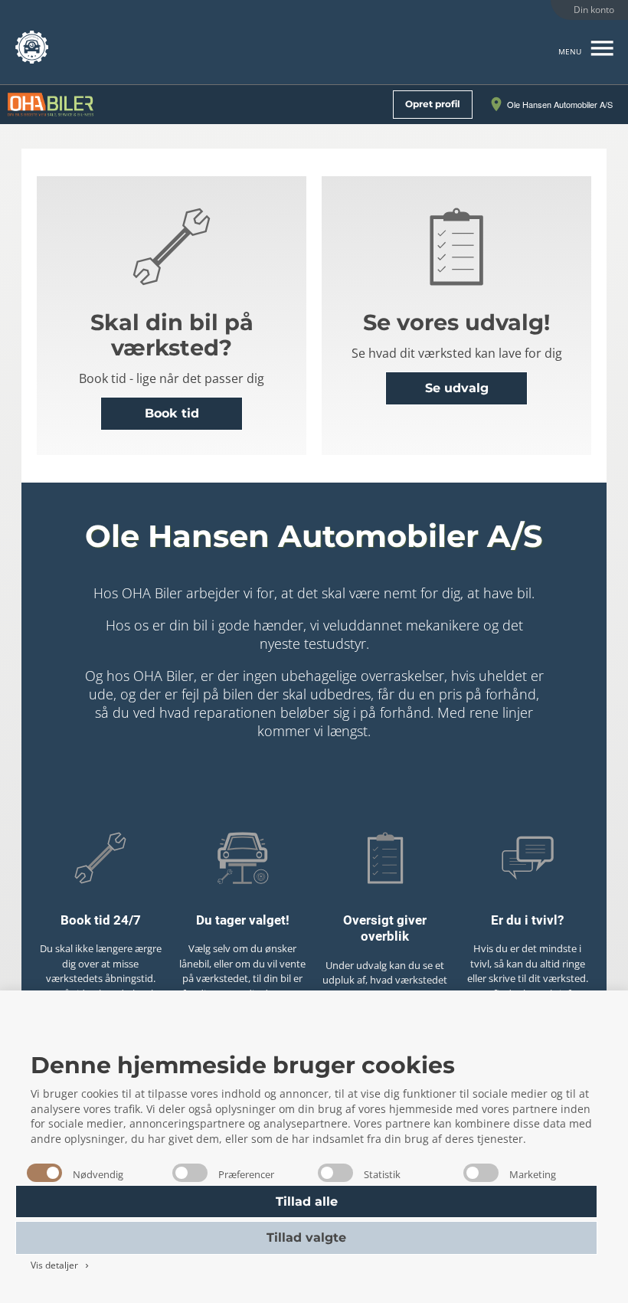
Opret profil (432, 104)
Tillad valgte (306, 1237)
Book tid (172, 413)
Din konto (594, 9)
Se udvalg (457, 388)
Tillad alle (307, 1201)
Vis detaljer (61, 1265)
